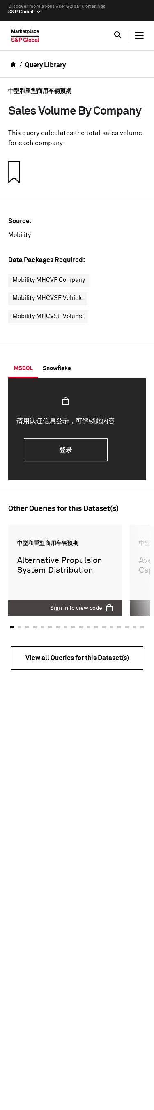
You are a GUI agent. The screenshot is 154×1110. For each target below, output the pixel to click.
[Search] (118, 35)
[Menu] (139, 35)
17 (134, 627)
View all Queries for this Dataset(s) (77, 658)
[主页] (25, 37)
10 (81, 627)
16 (127, 627)
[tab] (23, 368)
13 (104, 627)
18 (142, 627)
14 (111, 627)
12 (96, 627)
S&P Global (20, 11)
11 (88, 627)
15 (119, 627)
